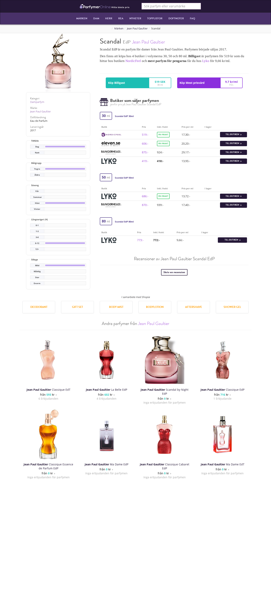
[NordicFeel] (111, 134)
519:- (145, 134)
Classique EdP (222, 389)
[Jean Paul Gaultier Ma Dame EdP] (106, 434)
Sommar (37, 197)
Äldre (37, 175)
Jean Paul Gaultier (137, 28)
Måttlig (37, 271)
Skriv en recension (174, 272)
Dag (37, 146)
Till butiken (233, 134)
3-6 (37, 237)
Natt (37, 152)
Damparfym (37, 102)
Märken (81, 18)
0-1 (37, 225)
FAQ (192, 18)
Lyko (205, 61)
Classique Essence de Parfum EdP (48, 466)
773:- (140, 240)
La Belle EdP (106, 389)
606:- (145, 143)
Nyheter (135, 18)
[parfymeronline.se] (105, 6)
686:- (145, 196)
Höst (37, 203)
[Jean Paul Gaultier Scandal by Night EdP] (164, 360)
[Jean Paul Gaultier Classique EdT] (48, 360)
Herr (108, 18)
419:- (145, 161)
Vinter (37, 209)
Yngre (37, 169)
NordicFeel (133, 61)
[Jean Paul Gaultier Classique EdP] (223, 360)
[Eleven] (110, 143)
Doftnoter (176, 18)
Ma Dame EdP (106, 464)
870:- (145, 205)
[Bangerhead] (111, 152)
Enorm (37, 283)
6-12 (37, 243)
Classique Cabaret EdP (164, 466)
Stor (37, 277)
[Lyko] (108, 161)
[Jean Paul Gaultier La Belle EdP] (106, 360)
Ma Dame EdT (222, 464)
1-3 (37, 231)
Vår (37, 191)
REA (120, 18)
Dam (96, 18)
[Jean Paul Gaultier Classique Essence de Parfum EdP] (49, 434)
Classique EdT (48, 389)
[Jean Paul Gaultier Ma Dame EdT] (223, 434)
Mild (37, 265)
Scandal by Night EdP (164, 391)
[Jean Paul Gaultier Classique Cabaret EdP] (164, 434)
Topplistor (154, 18)
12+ (37, 249)
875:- (145, 152)
